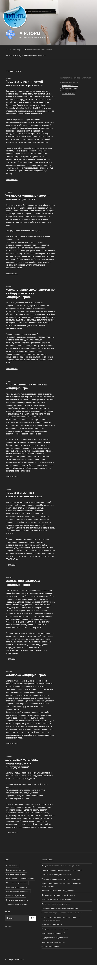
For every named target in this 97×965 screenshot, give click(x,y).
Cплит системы (12, 865)
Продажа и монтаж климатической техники (23, 494)
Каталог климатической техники (38, 49)
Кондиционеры (12, 878)
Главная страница (13, 49)
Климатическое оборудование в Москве (57, 874)
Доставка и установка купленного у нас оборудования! (21, 763)
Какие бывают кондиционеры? (53, 933)
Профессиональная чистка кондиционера (26, 386)
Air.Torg (29, 33)
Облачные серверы (69, 88)
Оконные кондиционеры (15, 895)
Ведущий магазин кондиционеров (55, 937)
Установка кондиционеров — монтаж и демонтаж (27, 197)
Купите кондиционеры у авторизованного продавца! (62, 870)
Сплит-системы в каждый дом (53, 942)
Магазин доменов (69, 91)
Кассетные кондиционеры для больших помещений (62, 912)
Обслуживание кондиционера (17, 891)
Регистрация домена (70, 85)
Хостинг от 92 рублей (70, 82)
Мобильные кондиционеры (16, 883)
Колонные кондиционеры (16, 874)
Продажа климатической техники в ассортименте (24, 83)
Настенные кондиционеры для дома (56, 904)
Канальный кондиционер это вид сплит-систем (60, 908)
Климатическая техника (15, 870)
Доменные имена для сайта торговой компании (26, 55)
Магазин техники (27, 878)
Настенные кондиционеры (16, 887)
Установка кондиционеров (25, 675)
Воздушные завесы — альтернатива (55, 928)
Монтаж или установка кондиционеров (22, 583)
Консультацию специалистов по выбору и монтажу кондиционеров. (30, 293)
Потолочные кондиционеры (17, 900)
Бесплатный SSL (68, 93)
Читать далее (12, 179)
